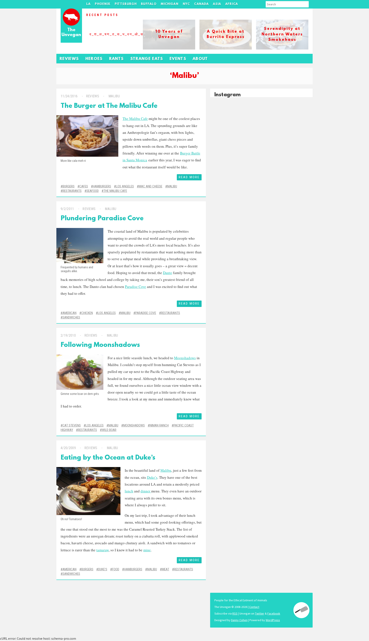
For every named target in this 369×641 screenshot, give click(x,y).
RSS (234, 613)
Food (115, 569)
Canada (201, 4)
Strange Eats (146, 59)
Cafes (83, 186)
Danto (167, 272)
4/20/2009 (68, 448)
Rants (116, 59)
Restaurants (72, 191)
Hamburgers (102, 186)
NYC (186, 4)
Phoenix (102, 4)
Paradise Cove (135, 286)
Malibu (114, 96)
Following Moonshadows (100, 345)
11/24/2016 (69, 96)
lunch (129, 491)
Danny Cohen (239, 620)
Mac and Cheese (150, 186)
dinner (146, 491)
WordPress (273, 620)
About (200, 59)
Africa (231, 4)
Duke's (102, 569)
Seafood (92, 191)
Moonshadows (185, 357)
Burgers (69, 186)
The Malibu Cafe (135, 118)
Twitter (259, 613)
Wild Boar (109, 430)
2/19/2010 (68, 335)
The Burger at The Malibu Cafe (109, 106)
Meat (165, 569)
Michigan (169, 4)
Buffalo (149, 4)
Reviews (69, 59)
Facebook (273, 613)
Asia (217, 4)
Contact (254, 607)
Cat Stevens (72, 425)
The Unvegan (71, 33)
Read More (189, 177)
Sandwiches (71, 317)
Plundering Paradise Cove (102, 218)
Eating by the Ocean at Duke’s (108, 458)
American (69, 313)
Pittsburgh (126, 4)
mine (147, 550)
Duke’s (152, 477)
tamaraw (102, 550)
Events (178, 59)
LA (88, 4)
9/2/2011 (67, 209)
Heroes (94, 59)
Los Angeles (125, 186)
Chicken (87, 313)
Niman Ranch (159, 425)
